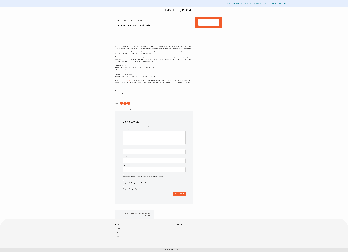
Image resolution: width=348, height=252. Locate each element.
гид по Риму (127, 80)
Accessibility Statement (123, 241)
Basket (267, 3)
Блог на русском (277, 3)
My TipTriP (248, 3)
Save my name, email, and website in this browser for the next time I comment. (143, 176)
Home (229, 3)
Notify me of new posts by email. (132, 189)
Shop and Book (258, 3)
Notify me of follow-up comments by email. (134, 183)
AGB (118, 229)
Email (125, 157)
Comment (126, 129)
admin (131, 20)
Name (125, 148)
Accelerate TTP (237, 3)
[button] (117, 36)
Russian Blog (127, 109)
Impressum (120, 233)
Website (125, 166)
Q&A (118, 237)
